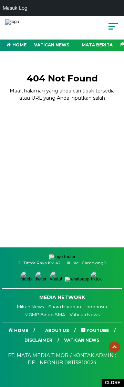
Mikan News (30, 306)
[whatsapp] (77, 278)
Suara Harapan (64, 306)
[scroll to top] (114, 347)
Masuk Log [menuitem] (15, 8)
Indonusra (96, 306)
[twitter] (42, 278)
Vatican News (51, 44)
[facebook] (27, 278)
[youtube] (56, 278)
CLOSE (113, 382)
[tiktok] (97, 278)
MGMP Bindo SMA (44, 314)
